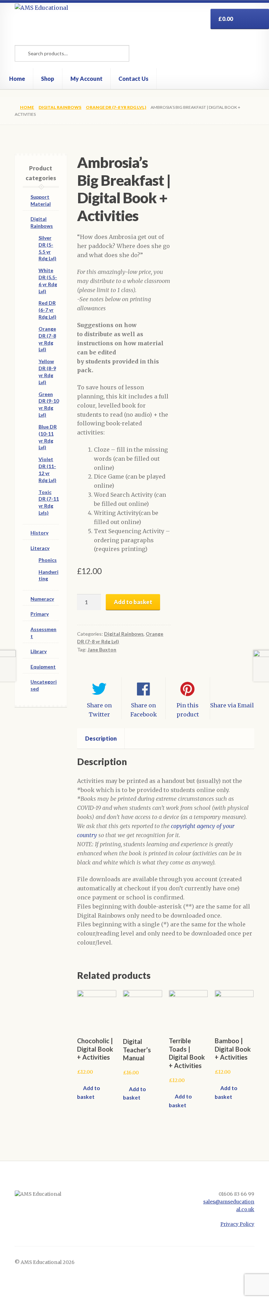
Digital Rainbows (60, 107)
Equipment (43, 667)
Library (38, 651)
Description (101, 738)
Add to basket (133, 602)
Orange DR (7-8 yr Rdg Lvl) (116, 107)
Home (17, 78)
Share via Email (232, 705)
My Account (86, 78)
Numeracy (42, 599)
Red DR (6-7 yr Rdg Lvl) (47, 310)
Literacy (39, 548)
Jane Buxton (102, 649)
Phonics (48, 560)
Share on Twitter (99, 710)
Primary (39, 614)
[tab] (100, 738)
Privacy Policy (237, 1224)
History (39, 533)
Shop (47, 78)
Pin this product (188, 710)
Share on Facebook (143, 710)
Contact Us (133, 78)
